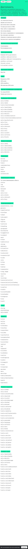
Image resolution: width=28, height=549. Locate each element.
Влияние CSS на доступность (8, 54)
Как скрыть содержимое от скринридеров (12, 33)
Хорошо (24, 547)
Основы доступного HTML (8, 26)
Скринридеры (4, 46)
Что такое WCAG (5, 92)
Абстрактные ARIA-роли (7, 85)
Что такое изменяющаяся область (10, 180)
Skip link (3, 72)
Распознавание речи (6, 48)
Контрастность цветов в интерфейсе (10, 39)
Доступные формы (6, 31)
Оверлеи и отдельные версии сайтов (11, 37)
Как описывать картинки (7, 35)
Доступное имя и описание (8, 24)
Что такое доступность (7, 20)
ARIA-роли (3, 81)
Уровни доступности (6, 94)
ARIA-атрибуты (5, 83)
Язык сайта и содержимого (8, 28)
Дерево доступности (6, 22)
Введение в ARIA (5, 79)
